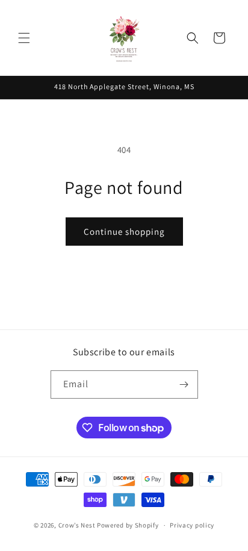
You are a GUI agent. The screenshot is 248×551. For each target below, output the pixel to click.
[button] (24, 38)
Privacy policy (192, 525)
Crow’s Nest (77, 525)
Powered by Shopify (128, 525)
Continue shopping (124, 231)
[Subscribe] (184, 384)
